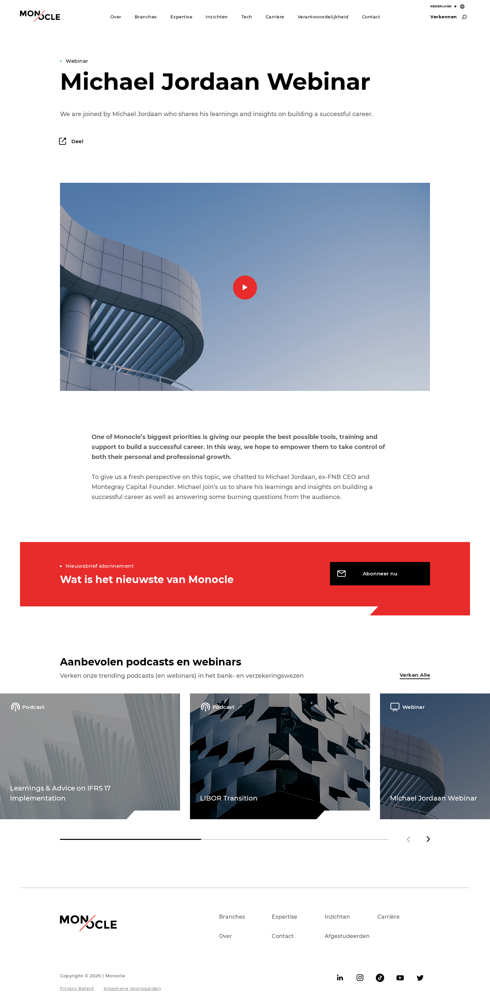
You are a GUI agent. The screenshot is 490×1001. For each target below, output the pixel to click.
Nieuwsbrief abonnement (100, 566)
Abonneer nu (380, 573)
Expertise (181, 16)
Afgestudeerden (347, 936)
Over (115, 16)
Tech (246, 16)
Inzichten (217, 16)
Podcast (33, 707)
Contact (371, 16)
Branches (146, 16)
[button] (428, 839)
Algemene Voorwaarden (132, 988)
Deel (76, 141)
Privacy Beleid (77, 988)
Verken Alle (415, 675)
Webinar (77, 61)
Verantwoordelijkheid (323, 16)
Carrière (275, 16)
